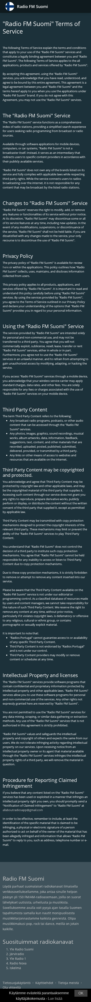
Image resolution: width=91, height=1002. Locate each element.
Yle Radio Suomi (22, 949)
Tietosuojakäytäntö (16, 983)
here (6, 267)
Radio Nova (18, 963)
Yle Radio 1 (18, 958)
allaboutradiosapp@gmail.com (23, 810)
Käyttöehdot (44, 983)
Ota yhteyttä (12, 987)
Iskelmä (15, 968)
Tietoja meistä (68, 983)
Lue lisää (55, 998)
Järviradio (17, 954)
